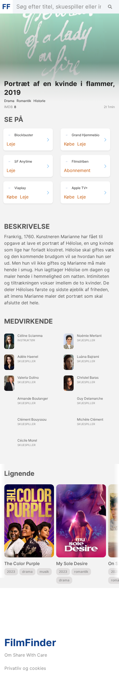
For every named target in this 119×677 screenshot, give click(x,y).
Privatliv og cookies (25, 668)
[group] (29, 534)
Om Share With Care (25, 655)
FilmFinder (30, 643)
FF (6, 6)
